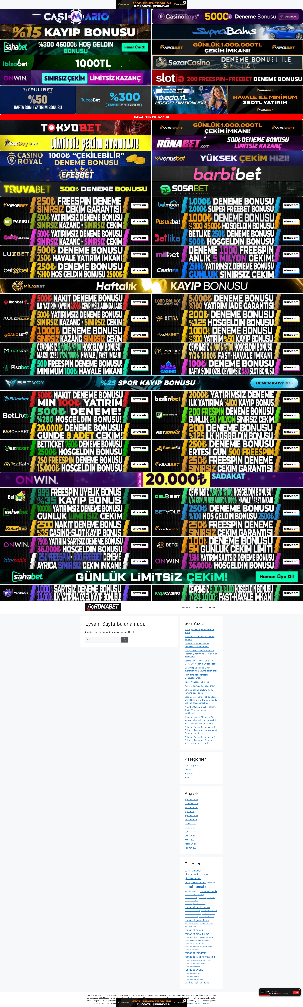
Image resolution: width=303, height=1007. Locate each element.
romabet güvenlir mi (197, 920)
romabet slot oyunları (206, 946)
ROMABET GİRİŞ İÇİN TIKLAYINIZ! (151, 117)
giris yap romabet (195, 882)
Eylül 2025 (189, 811)
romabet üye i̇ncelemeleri (192, 966)
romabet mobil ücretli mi (192, 937)
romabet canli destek (197, 907)
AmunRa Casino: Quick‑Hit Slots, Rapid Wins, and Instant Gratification (200, 710)
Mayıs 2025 (190, 824)
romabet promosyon (191, 940)
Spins (187, 777)
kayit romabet (211, 882)
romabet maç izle (195, 930)
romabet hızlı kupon (190, 927)
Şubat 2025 (190, 832)
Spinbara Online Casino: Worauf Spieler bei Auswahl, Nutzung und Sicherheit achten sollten (201, 730)
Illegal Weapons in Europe (197, 682)
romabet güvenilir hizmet (206, 917)
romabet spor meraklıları (192, 949)
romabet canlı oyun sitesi (192, 911)
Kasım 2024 (190, 844)
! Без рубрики (191, 765)
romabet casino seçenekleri (193, 914)
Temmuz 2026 (191, 803)
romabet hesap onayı (206, 924)
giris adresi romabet (197, 874)
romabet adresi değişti (191, 892)
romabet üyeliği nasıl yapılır (193, 973)
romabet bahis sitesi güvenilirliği (194, 895)
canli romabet (193, 870)
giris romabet (193, 878)
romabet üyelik (194, 969)
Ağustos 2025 (191, 815)
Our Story (199, 607)
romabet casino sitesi (208, 914)
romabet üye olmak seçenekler (194, 979)
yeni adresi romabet (197, 982)
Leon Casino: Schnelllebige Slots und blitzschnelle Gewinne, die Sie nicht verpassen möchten (201, 700)
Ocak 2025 (190, 836)
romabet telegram (195, 952)
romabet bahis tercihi (191, 898)
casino (188, 769)
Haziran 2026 (191, 807)
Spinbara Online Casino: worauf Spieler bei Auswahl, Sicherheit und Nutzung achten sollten (200, 740)
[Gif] (151, 286)
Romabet (189, 773)
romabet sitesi (200, 943)
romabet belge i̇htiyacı (191, 901)
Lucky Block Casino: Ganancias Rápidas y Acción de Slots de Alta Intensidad (201, 653)
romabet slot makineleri (192, 946)
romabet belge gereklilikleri (207, 898)
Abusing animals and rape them (200, 686)
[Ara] (124, 640)
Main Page (185, 607)
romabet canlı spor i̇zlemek (209, 911)
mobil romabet (197, 887)
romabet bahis (208, 891)
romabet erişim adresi (191, 917)
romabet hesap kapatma (192, 924)
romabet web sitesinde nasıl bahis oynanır (197, 960)
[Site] (75, 205)
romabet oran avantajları (207, 937)
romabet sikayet (189, 943)
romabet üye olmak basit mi (193, 976)
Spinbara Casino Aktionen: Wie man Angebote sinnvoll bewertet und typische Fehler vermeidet (200, 720)
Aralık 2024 (190, 840)
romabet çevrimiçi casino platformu (195, 963)
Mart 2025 (190, 828)
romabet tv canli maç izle (200, 956)
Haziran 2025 (191, 819)
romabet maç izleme (197, 933)
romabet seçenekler (204, 940)
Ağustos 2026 (191, 799)
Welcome (211, 607)
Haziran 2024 (191, 848)
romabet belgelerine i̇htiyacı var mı (195, 904)
